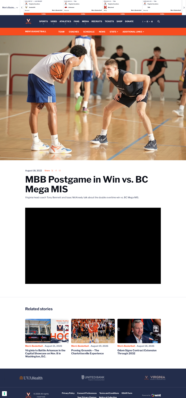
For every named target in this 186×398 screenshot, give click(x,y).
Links (44, 14)
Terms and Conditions (109, 393)
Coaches (74, 31)
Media (85, 21)
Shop (119, 21)
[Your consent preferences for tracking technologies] (4, 393)
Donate (129, 21)
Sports (43, 21)
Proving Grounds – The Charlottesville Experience (87, 352)
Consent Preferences (87, 393)
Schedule (89, 32)
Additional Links (132, 32)
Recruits (96, 21)
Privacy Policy (68, 393)
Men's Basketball (34, 346)
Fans (76, 21)
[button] (22, 7)
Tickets (109, 21)
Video (53, 21)
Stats (113, 32)
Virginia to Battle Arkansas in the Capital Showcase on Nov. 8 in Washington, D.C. (45, 353)
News (102, 32)
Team (61, 32)
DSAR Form (127, 393)
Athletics (65, 21)
